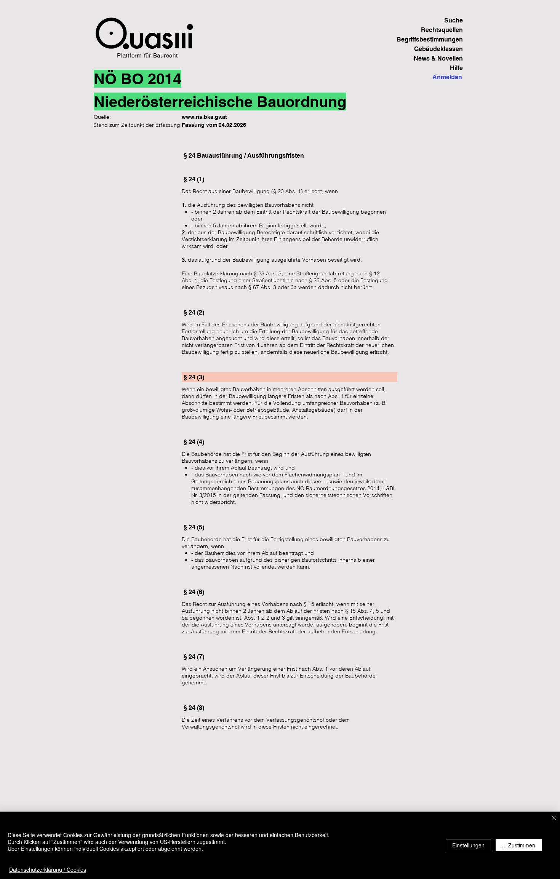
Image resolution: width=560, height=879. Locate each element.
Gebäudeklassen (438, 49)
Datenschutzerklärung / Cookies (47, 869)
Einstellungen (468, 845)
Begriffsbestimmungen (436, 39)
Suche (453, 20)
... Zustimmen (518, 845)
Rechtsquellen (442, 30)
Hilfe (456, 68)
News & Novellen (438, 58)
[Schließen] (553, 818)
